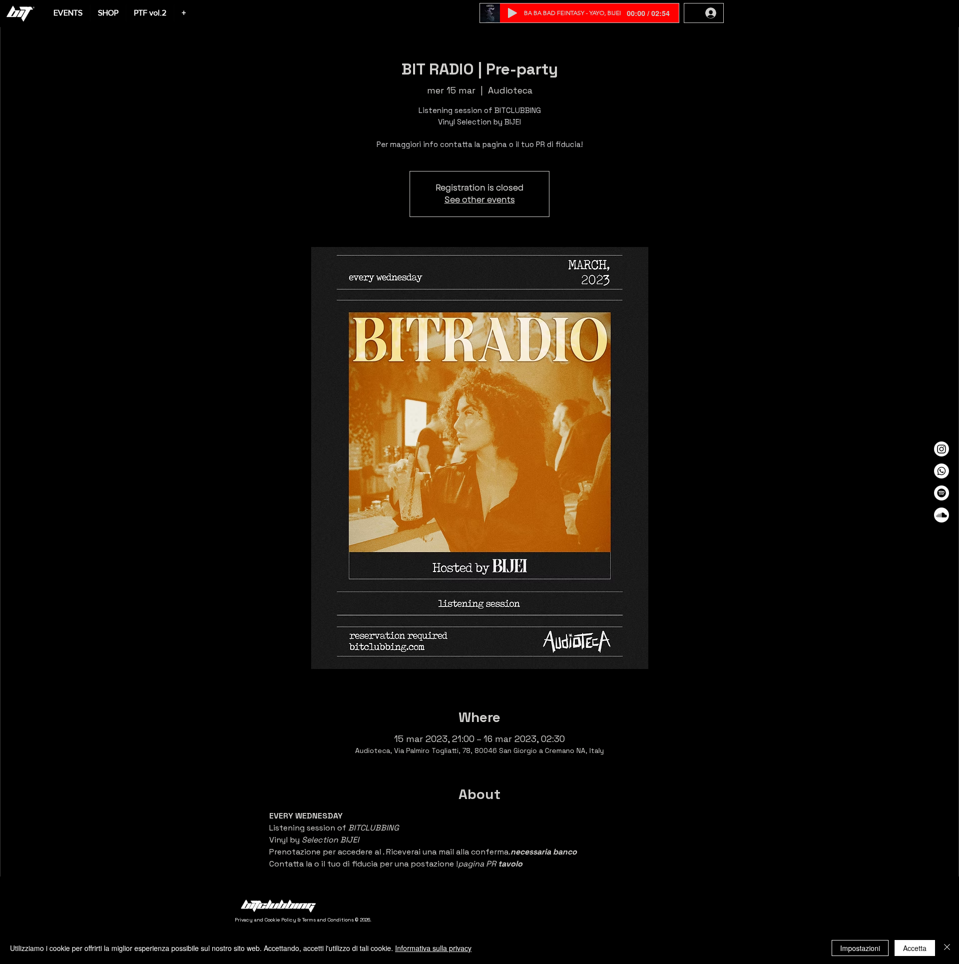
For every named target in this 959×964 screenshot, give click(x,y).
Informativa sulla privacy (433, 948)
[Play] (512, 13)
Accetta (915, 948)
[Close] (947, 948)
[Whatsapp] (941, 471)
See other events (480, 200)
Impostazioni (860, 948)
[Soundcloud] (941, 515)
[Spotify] (941, 493)
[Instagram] (941, 449)
